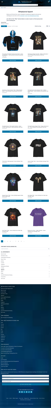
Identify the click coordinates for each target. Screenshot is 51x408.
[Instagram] (22, 392)
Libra (2, 332)
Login (2, 357)
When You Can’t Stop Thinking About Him (9, 353)
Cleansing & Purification (5, 257)
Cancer (2, 327)
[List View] (49, 26)
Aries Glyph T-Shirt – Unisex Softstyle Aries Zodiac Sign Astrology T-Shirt (37, 196)
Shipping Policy (26, 398)
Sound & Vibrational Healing (6, 275)
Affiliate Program (15, 398)
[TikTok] (29, 392)
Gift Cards (3, 278)
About (7, 398)
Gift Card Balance (4, 363)
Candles (2, 268)
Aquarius (3, 339)
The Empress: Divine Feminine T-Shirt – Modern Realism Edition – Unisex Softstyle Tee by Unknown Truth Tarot (12, 90)
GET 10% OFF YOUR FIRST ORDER (25, 384)
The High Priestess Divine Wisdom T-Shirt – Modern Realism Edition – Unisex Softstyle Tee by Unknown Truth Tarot (38, 91)
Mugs (2, 273)
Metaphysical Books (5, 266)
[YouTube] (31, 392)
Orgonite (2, 264)
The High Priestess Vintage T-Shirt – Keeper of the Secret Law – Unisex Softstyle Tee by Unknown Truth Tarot (38, 127)
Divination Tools (4, 255)
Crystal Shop (3, 292)
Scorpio (2, 334)
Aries (2, 322)
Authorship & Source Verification (25, 399)
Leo (1, 329)
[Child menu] (49, 256)
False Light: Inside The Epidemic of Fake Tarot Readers (11, 346)
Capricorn (3, 337)
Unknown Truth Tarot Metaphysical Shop (29, 15)
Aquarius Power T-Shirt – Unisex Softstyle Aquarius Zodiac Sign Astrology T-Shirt (12, 196)
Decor (2, 271)
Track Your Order (4, 366)
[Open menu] (2, 2)
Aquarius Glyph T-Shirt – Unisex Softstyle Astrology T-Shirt (38, 161)
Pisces (2, 341)
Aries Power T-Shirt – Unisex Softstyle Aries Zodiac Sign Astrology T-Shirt (12, 231)
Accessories (3, 276)
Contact (10, 398)
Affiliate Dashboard (5, 364)
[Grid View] (47, 26)
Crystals (2, 262)
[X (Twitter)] (24, 392)
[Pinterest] (27, 392)
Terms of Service (42, 398)
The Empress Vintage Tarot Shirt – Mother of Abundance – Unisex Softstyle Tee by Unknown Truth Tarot (38, 54)
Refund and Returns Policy (34, 398)
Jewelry (2, 261)
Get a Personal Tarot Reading (7, 317)
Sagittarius (3, 336)
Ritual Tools (3, 259)
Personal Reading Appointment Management (10, 361)
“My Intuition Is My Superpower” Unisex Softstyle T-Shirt (12, 161)
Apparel (2, 269)
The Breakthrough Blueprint (6, 351)
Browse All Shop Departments (7, 288)
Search (37, 5)
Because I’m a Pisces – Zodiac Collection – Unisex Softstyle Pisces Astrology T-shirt (37, 231)
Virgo (2, 331)
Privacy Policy (21, 398)
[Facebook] (20, 392)
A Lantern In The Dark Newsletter (7, 348)
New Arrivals (3, 254)
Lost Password (4, 359)
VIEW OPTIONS (13, 60)
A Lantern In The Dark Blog (6, 349)
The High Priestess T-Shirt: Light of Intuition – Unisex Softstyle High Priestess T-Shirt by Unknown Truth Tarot (12, 127)
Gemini (2, 325)
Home (2, 7)
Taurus (2, 324)
